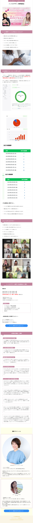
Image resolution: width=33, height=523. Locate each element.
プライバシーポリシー (14, 518)
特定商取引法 (19, 518)
